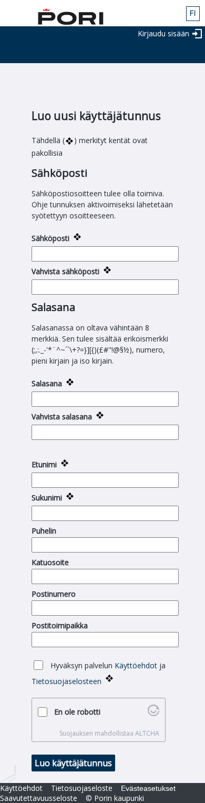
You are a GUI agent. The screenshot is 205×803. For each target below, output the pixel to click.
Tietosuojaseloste (81, 788)
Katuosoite (50, 562)
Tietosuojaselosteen (66, 681)
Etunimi (44, 464)
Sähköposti (50, 238)
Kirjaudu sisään (163, 33)
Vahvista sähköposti (65, 271)
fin (193, 13)
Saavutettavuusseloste (38, 798)
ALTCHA (147, 733)
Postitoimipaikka (60, 625)
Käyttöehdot (136, 665)
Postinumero (54, 594)
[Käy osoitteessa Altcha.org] (153, 713)
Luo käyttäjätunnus (73, 763)
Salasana (47, 383)
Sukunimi (47, 498)
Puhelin (44, 531)
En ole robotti (77, 712)
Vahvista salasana (62, 416)
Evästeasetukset (148, 788)
